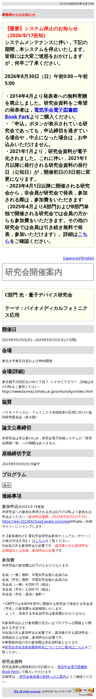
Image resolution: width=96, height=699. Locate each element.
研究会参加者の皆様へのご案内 (42, 676)
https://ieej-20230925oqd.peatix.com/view (36, 521)
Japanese (71, 258)
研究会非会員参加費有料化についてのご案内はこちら (45, 647)
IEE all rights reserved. (27, 691)
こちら (40, 540)
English (87, 258)
